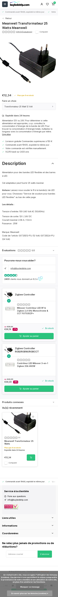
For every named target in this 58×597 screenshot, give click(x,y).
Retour (8, 18)
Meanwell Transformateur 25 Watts (19, 442)
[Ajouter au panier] (31, 457)
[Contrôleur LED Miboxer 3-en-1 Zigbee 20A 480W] (10, 364)
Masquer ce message (30, 587)
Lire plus (6, 134)
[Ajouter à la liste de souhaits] (33, 417)
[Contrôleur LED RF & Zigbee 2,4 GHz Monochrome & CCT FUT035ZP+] (10, 309)
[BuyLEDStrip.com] (20, 4)
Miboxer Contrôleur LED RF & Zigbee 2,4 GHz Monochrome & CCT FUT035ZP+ (32, 311)
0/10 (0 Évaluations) (24, 32)
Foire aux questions (17, 496)
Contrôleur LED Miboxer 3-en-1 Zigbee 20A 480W (32, 364)
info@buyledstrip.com (21, 268)
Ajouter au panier (31, 336)
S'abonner (44, 554)
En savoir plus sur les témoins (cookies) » (29, 593)
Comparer (44, 32)
